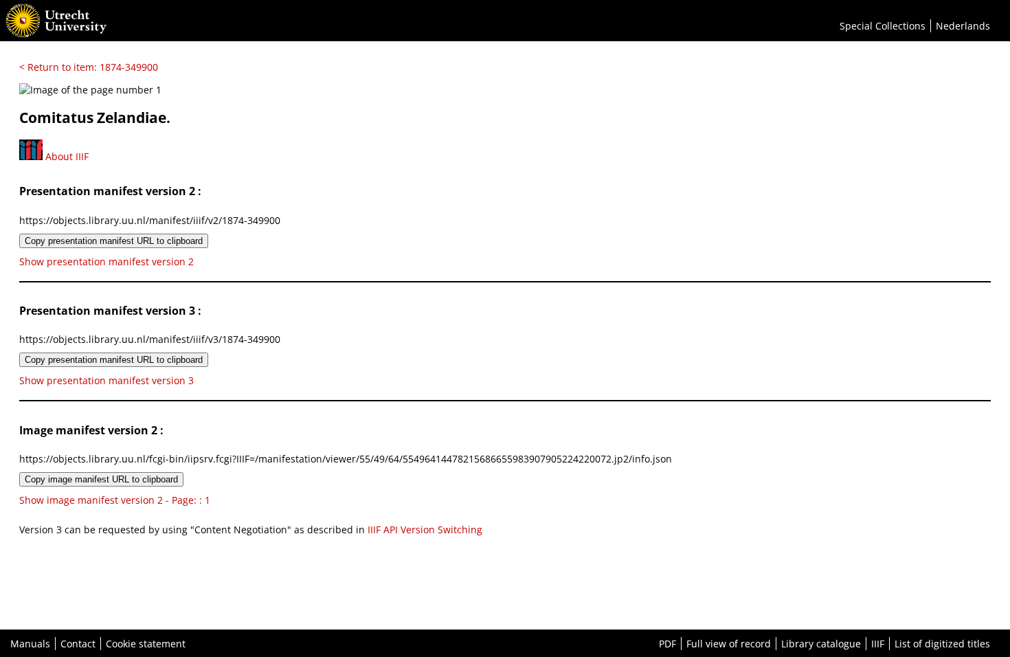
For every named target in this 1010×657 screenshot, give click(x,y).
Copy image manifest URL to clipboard (101, 479)
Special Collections (882, 25)
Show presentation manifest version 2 (106, 261)
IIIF (877, 643)
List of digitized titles (942, 643)
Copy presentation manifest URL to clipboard (114, 241)
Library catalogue (821, 643)
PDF (667, 643)
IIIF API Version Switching (425, 529)
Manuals (30, 643)
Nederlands (963, 25)
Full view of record (728, 643)
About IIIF (66, 156)
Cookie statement (146, 643)
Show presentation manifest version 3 (106, 380)
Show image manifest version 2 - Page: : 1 (114, 499)
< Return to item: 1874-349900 (88, 67)
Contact (78, 643)
